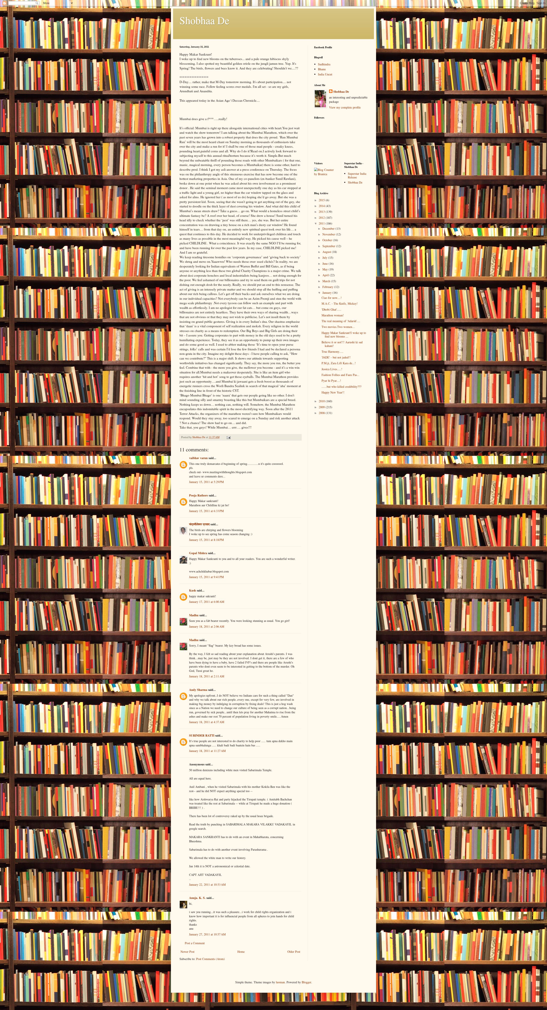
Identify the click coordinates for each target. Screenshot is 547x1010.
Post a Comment (195, 943)
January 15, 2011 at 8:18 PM (206, 540)
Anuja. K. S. (197, 897)
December (328, 228)
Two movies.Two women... (338, 327)
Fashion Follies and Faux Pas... (340, 375)
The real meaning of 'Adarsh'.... (341, 321)
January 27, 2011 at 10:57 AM (207, 934)
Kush (192, 590)
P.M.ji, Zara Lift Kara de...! (339, 363)
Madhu (194, 615)
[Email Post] (228, 437)
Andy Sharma (198, 689)
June (325, 263)
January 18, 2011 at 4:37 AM (206, 722)
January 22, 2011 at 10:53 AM (207, 884)
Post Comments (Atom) (210, 959)
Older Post (293, 952)
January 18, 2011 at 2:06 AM (206, 626)
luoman (280, 982)
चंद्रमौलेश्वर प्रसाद (199, 524)
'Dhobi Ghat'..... (331, 309)
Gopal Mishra (198, 553)
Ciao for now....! (332, 298)
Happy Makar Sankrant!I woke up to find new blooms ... (344, 334)
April (326, 275)
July (325, 257)
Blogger (306, 982)
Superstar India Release (357, 175)
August (327, 252)
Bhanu (322, 69)
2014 (322, 206)
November (329, 234)
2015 (322, 200)
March (326, 281)
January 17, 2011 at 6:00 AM (206, 602)
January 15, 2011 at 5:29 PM (206, 482)
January (327, 293)
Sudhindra (324, 64)
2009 (322, 407)
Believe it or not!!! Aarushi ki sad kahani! (342, 344)
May (325, 269)
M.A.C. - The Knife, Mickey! (340, 303)
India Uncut (325, 74)
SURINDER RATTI (201, 735)
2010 (322, 401)
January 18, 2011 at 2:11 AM (206, 676)
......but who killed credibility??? (341, 387)
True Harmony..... (332, 351)
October (327, 240)
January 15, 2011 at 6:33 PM (206, 511)
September (329, 246)
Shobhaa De (204, 20)
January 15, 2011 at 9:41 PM (206, 577)
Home (241, 952)
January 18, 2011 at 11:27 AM (207, 751)
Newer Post (187, 952)
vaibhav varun (198, 458)
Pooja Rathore (198, 495)
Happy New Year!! (333, 392)
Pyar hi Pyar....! (331, 381)
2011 (322, 223)
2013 (322, 212)
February (328, 287)
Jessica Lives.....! (332, 369)
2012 (322, 218)
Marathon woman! (333, 315)
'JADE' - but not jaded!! (336, 357)
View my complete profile (345, 107)
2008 (322, 413)
